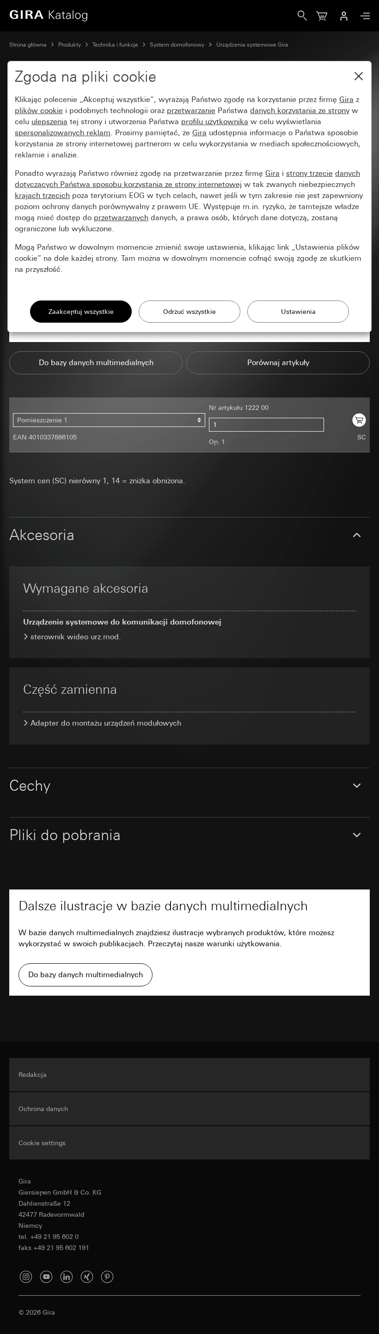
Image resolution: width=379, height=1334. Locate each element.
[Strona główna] (153, 15)
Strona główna (28, 45)
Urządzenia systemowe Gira (252, 45)
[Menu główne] (363, 16)
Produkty (69, 45)
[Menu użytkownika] (343, 15)
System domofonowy (177, 45)
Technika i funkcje (115, 45)
